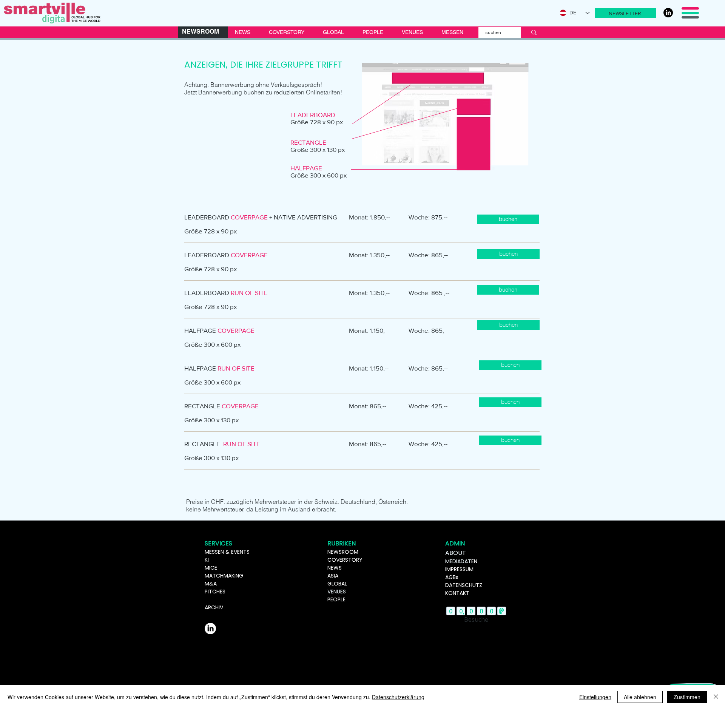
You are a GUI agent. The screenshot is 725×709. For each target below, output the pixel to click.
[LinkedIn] (668, 12)
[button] (625, 13)
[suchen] (534, 32)
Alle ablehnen (640, 697)
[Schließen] (715, 697)
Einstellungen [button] (595, 697)
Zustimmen (687, 697)
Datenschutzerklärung (398, 697)
